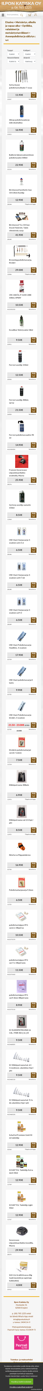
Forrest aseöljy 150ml (18, 365)
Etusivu (9, 22)
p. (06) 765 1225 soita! (21, 1314)
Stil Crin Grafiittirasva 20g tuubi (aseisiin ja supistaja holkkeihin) (20, 1278)
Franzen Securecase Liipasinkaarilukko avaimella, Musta (18, 473)
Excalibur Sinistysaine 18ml (21, 330)
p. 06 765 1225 (21, 7)
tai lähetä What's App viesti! (21, 1316)
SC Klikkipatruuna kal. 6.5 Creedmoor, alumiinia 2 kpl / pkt (21, 1068)
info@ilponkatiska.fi (21, 1319)
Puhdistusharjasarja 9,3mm (21, 890)
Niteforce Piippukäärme (20, 855)
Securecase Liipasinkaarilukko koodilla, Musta (21, 1243)
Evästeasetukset (36, 1389)
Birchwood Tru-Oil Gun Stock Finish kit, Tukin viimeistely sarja (19, 228)
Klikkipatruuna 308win (19, 785)
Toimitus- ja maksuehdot (21, 1360)
